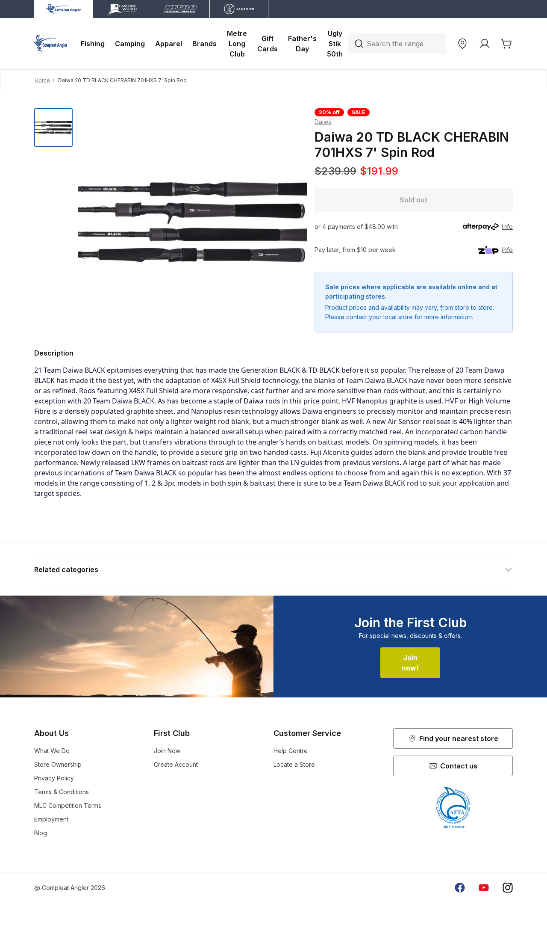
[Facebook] (460, 888)
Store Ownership (58, 764)
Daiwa (323, 121)
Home (42, 80)
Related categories (66, 569)
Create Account (176, 764)
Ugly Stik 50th (335, 43)
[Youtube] (484, 888)
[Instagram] (508, 888)
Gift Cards (267, 43)
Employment (51, 819)
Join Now (167, 750)
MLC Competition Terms (67, 805)
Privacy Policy (54, 778)
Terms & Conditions (61, 791)
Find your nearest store (458, 738)
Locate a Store (294, 764)
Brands (204, 43)
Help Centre (291, 750)
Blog (40, 832)
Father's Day (302, 43)
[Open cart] (507, 44)
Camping (130, 43)
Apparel (168, 43)
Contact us (458, 766)
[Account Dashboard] (485, 44)
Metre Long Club (237, 43)
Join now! (410, 662)
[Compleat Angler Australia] (50, 44)
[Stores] (462, 44)
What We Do (52, 750)
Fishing (93, 43)
